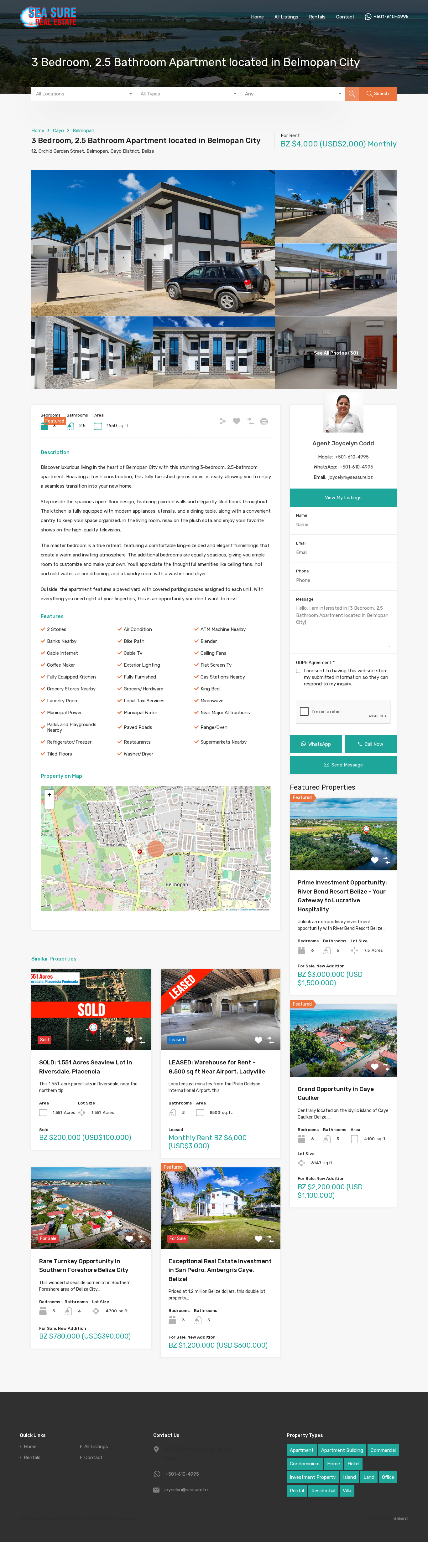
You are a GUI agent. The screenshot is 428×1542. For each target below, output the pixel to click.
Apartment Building (342, 1450)
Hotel (353, 1464)
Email (301, 543)
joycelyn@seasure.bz (350, 477)
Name (301, 515)
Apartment (302, 1450)
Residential (323, 1490)
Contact (345, 17)
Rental (297, 1490)
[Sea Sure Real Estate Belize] (48, 25)
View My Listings (343, 497)
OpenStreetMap (248, 909)
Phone (302, 571)
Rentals (317, 17)
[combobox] (83, 94)
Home (257, 17)
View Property (91, 1034)
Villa (347, 1490)
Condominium (305, 1464)
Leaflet (232, 909)
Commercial (383, 1450)
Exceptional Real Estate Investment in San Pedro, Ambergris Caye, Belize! (220, 1270)
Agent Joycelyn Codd (343, 443)
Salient (401, 1518)
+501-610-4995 (390, 16)
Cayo (58, 130)
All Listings (286, 17)
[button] (49, 794)
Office (388, 1477)
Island (349, 1477)
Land (368, 1477)
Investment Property (313, 1477)
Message (305, 599)
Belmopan (83, 130)
